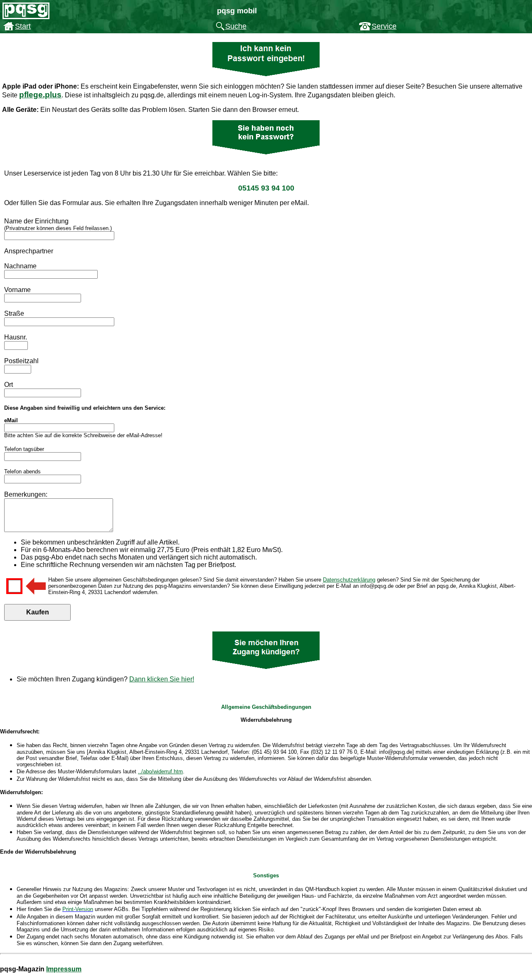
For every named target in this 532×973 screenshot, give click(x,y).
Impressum (63, 969)
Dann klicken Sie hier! (161, 679)
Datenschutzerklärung (349, 580)
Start (23, 26)
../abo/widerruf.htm (160, 771)
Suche (235, 26)
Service (384, 26)
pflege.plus (40, 94)
